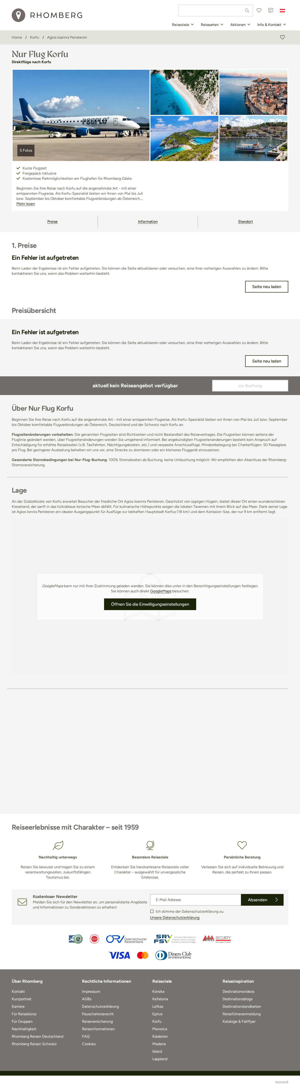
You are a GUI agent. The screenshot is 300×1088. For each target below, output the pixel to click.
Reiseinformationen (98, 1029)
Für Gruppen (22, 1021)
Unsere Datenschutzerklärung (174, 917)
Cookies (89, 1044)
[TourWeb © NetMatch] (281, 1082)
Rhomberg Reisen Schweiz (34, 1044)
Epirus (157, 1014)
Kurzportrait (21, 999)
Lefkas (157, 1006)
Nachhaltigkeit (24, 1029)
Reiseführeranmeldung (242, 1014)
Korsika (158, 991)
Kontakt (18, 991)
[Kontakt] (271, 10)
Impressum (91, 991)
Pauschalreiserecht (98, 1014)
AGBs (86, 999)
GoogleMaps (160, 591)
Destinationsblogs (237, 999)
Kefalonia (160, 999)
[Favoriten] (259, 10)
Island (157, 1051)
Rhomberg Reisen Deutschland (37, 1036)
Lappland (159, 1059)
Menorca (159, 1029)
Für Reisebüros (24, 1014)
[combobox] (215, 10)
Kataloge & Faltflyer (239, 1021)
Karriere (18, 1006)
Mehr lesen (25, 203)
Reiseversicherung (97, 1021)
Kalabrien (160, 1036)
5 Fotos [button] (26, 150)
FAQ (86, 1036)
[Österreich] (282, 10)
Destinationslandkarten (242, 1006)
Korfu (156, 1021)
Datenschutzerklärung (100, 1006)
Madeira (159, 1044)
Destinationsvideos (238, 991)
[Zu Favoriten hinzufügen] (282, 37)
